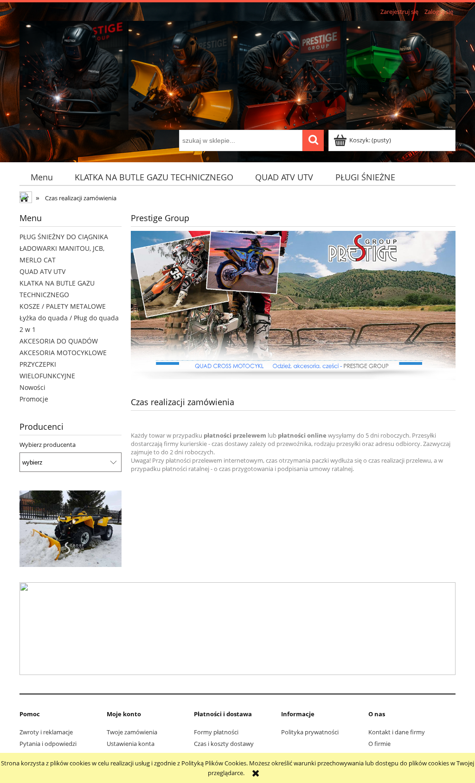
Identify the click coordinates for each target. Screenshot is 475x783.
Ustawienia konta (130, 743)
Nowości (32, 387)
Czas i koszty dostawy (224, 743)
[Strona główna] (237, 73)
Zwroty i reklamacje (46, 732)
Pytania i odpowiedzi (48, 743)
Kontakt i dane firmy (396, 732)
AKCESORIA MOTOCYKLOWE (63, 352)
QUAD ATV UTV (42, 271)
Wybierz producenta (47, 444)
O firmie (379, 743)
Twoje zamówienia (132, 732)
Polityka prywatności (310, 732)
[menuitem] (41, 177)
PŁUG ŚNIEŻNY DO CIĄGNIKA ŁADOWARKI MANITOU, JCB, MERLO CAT (63, 248)
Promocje (33, 399)
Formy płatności (216, 732)
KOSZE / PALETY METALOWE (62, 306)
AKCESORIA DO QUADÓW (58, 341)
